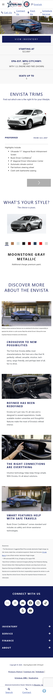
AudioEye (33, 678)
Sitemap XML (21, 678)
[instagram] (38, 603)
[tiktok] (46, 603)
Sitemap (40, 672)
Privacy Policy (15, 672)
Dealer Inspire (41, 685)
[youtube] (30, 610)
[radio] (6, 243)
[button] (39, 183)
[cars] (7, 603)
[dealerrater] (15, 603)
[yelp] (23, 610)
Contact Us (29, 672)
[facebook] (30, 603)
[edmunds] (23, 603)
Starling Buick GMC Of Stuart (33, 665)
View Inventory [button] (26, 39)
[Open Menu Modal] (3, 4)
